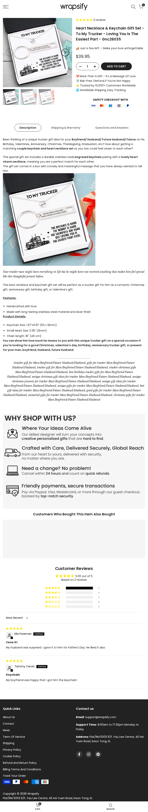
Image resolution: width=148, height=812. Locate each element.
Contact (8, 724)
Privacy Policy (12, 750)
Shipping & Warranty (65, 128)
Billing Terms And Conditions (22, 769)
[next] (65, 52)
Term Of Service (14, 737)
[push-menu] (6, 7)
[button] (84, 20)
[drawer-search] (133, 7)
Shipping (8, 743)
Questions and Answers (112, 128)
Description (27, 128)
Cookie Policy (12, 756)
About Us (9, 717)
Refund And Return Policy (20, 763)
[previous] (9, 52)
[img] (14, 629)
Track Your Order (14, 776)
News (6, 730)
